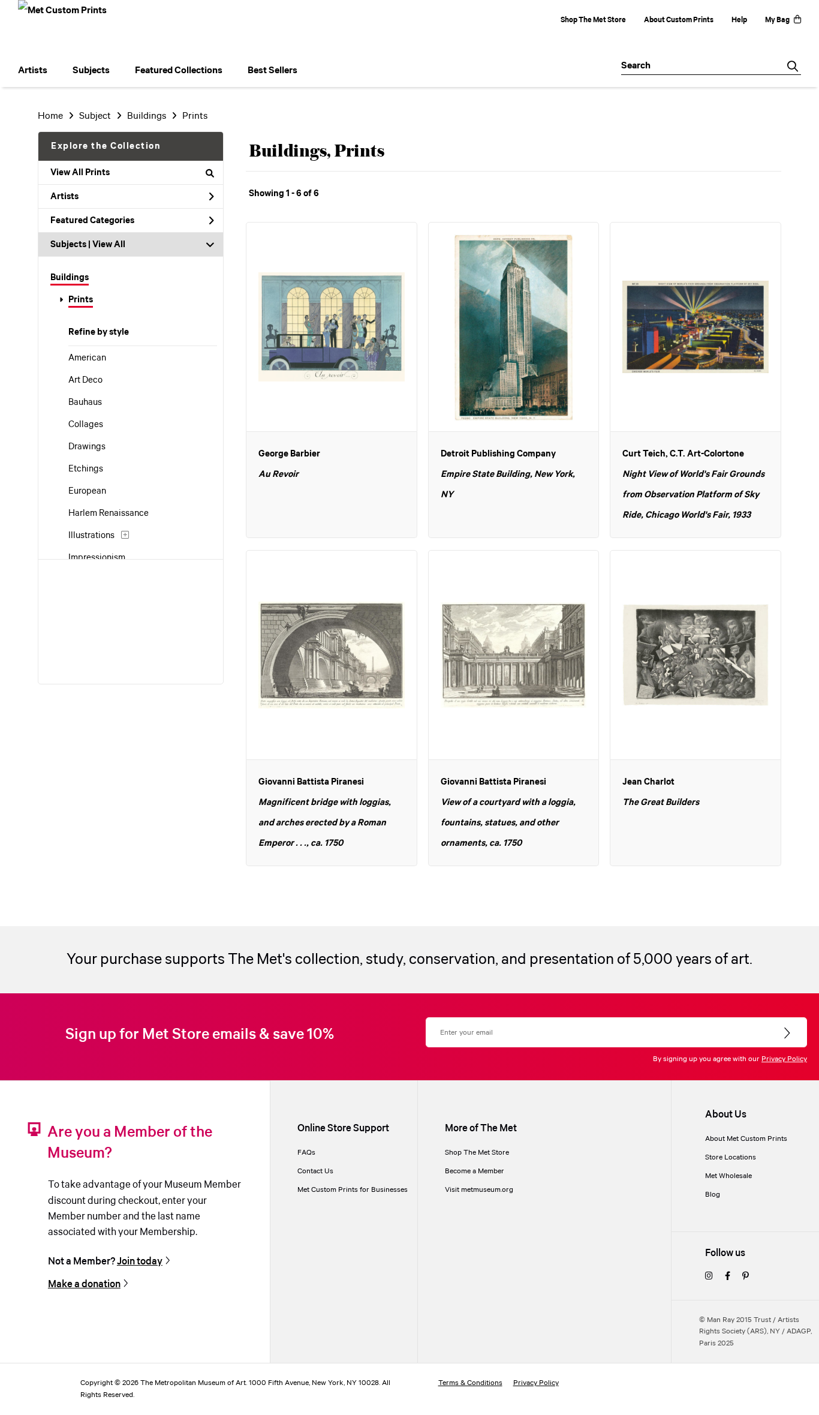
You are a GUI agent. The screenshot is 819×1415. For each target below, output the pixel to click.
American (87, 358)
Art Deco (85, 380)
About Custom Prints (678, 20)
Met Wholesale (728, 1176)
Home (50, 116)
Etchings (85, 469)
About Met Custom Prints (746, 1139)
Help (739, 20)
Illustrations (91, 536)
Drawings (87, 447)
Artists (64, 197)
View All (108, 245)
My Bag (777, 20)
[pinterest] (745, 1277)
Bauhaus (85, 402)
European (87, 491)
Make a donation (84, 1284)
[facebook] (727, 1277)
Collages (85, 425)
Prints (80, 300)
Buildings (69, 278)
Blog (712, 1194)
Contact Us (315, 1171)
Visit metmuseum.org (479, 1190)
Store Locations (730, 1157)
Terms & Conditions (470, 1383)
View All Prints (80, 173)
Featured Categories (92, 221)
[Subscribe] (788, 1033)
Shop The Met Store (593, 20)
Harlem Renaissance (108, 513)
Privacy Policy (784, 1059)
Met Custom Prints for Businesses (352, 1190)
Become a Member (474, 1171)
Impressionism (96, 558)
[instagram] (709, 1277)
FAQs (306, 1152)
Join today (139, 1262)
